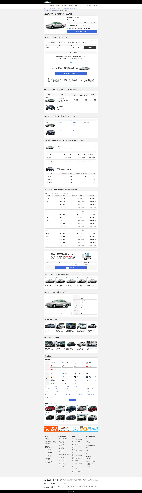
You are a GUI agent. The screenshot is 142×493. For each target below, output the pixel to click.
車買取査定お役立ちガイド (74, 8)
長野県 (76, 450)
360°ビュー (52, 5)
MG (66, 393)
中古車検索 (64, 5)
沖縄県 (73, 474)
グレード (60, 45)
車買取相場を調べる (52, 8)
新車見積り (71, 5)
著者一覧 (72, 486)
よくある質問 (88, 442)
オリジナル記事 (89, 5)
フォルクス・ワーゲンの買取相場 (64, 454)
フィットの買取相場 (48, 455)
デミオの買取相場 (47, 462)
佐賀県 (76, 471)
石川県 (81, 450)
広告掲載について (82, 486)
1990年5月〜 (60, 130)
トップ (46, 5)
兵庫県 (76, 458)
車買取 (76, 5)
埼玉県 (79, 444)
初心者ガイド (88, 438)
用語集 (87, 441)
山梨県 (73, 447)
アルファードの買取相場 (48, 452)
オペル (46, 393)
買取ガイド (87, 449)
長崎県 (79, 471)
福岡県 (73, 471)
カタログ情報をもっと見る (58, 313)
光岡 (45, 394)
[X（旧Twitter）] (56, 480)
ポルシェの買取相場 (62, 460)
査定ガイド (87, 447)
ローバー (56, 393)
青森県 (76, 439)
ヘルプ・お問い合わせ (89, 458)
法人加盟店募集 (88, 486)
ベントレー (78, 388)
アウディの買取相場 (62, 457)
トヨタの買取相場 (61, 439)
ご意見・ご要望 (93, 486)
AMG (77, 389)
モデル (60, 262)
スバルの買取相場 (61, 450)
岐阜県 (76, 455)
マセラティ (78, 386)
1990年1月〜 (73, 130)
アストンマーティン (90, 388)
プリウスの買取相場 (48, 449)
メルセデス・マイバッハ (91, 394)
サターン (88, 393)
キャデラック (47, 388)
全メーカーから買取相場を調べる (64, 438)
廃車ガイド (87, 439)
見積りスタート (82, 31)
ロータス (88, 389)
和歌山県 (76, 460)
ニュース (81, 5)
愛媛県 (79, 468)
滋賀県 (81, 458)
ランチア (77, 393)
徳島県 (73, 468)
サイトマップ (77, 486)
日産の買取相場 (61, 445)
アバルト (56, 394)
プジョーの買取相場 (62, 461)
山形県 (76, 441)
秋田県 (73, 441)
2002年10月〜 (74, 122)
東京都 (73, 444)
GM (76, 391)
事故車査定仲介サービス (89, 464)
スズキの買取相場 (61, 444)
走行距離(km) (86, 262)
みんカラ (58, 486)
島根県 (76, 463)
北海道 (73, 439)
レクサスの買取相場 (62, 441)
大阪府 (73, 458)
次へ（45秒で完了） (71, 73)
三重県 (81, 455)
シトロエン (68, 386)
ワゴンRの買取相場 (48, 456)
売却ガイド (87, 450)
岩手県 (79, 439)
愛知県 (73, 455)
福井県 (73, 452)
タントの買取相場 (47, 458)
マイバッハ (57, 391)
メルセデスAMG (79, 394)
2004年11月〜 (60, 122)
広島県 (81, 463)
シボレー (56, 388)
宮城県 (81, 439)
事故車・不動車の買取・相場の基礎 (50, 441)
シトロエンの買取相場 (62, 463)
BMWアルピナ (68, 389)
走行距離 (72, 45)
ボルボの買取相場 (61, 466)
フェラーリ (89, 386)
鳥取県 (73, 463)
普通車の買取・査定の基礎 (49, 439)
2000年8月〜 (87, 122)
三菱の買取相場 (61, 451)
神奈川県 (76, 444)
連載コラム (87, 453)
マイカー (95, 5)
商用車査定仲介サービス (89, 466)
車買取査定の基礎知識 (65, 8)
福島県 (79, 441)
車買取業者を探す (58, 8)
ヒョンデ (46, 391)
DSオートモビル (68, 394)
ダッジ (46, 389)
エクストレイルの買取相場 (49, 461)
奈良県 (73, 460)
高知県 (81, 468)
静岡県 (79, 455)
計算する (90, 47)
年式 (46, 45)
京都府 (79, 458)
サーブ (67, 391)
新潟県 (73, 450)
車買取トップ (46, 8)
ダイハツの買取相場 (62, 447)
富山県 (79, 450)
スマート (56, 386)
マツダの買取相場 (61, 448)
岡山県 (79, 463)
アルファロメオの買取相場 (63, 464)
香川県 (76, 468)
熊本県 (81, 471)
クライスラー (57, 389)
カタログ (58, 5)
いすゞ (46, 386)
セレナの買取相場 (47, 459)
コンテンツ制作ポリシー (66, 486)
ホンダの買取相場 (61, 442)
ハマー (88, 391)
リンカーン (68, 388)
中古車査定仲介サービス (89, 463)
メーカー (47, 262)
